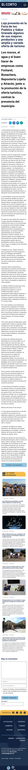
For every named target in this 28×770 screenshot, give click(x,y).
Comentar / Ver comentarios (14, 465)
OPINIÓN (11, 738)
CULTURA (9, 730)
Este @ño (4, 701)
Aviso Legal (4, 758)
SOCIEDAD (21, 722)
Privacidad (18, 758)
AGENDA (22, 740)
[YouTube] (21, 713)
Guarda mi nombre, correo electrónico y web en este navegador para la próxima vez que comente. (15, 691)
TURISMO (22, 726)
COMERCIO (8, 726)
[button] (12, 767)
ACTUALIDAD (8, 722)
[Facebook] (13, 713)
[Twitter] (17, 713)
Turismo (4, 19)
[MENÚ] (25, 4)
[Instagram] (25, 713)
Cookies (11, 758)
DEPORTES (21, 730)
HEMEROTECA (20, 738)
